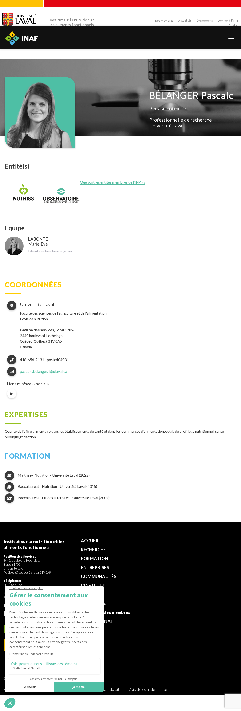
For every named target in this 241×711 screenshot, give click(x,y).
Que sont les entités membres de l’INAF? (112, 182)
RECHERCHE (93, 549)
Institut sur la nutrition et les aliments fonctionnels (72, 22)
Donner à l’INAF (228, 21)
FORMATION (94, 558)
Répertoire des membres (105, 612)
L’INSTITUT (92, 585)
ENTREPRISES (95, 567)
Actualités (184, 21)
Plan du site (111, 689)
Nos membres (164, 21)
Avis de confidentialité (148, 689)
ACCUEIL (90, 540)
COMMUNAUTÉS (98, 576)
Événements (205, 21)
